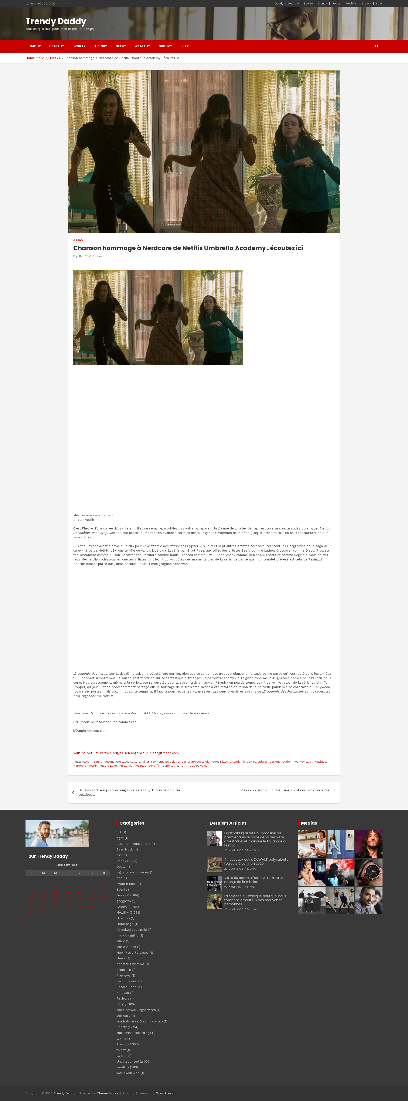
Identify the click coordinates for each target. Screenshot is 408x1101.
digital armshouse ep (132, 872)
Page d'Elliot (108, 765)
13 (43, 893)
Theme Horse (107, 1093)
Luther (287, 761)
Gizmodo (211, 761)
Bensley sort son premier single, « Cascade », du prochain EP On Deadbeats (129, 792)
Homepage (125, 924)
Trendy (322, 3)
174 (119, 832)
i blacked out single (131, 930)
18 (104, 893)
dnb (119, 878)
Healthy (293, 3)
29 (67, 906)
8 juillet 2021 (82, 256)
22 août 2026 (234, 850)
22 (67, 899)
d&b (119, 855)
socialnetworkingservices (136, 1010)
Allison (86, 761)
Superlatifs (170, 765)
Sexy (379, 3)
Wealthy (351, 3)
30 (79, 906)
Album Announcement (133, 844)
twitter (121, 1056)
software (123, 1016)
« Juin (30, 911)
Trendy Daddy (56, 21)
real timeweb (126, 981)
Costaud (122, 761)
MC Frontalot (303, 761)
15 (67, 893)
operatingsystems (130, 964)
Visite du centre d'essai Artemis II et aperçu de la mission (253, 879)
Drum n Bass (126, 884)
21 (55, 899)
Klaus (224, 761)
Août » (42, 911)
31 (91, 906)
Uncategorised (127, 1061)
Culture (135, 761)
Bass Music (124, 849)
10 (91, 886)
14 (55, 893)
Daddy (279, 3)
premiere (123, 970)
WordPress (164, 1093)
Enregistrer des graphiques (184, 761)
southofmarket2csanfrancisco (139, 1021)
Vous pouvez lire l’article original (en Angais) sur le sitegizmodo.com (126, 753)
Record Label (126, 987)
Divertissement (152, 761)
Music (120, 941)
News (120, 958)
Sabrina (252, 909)
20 (43, 899)
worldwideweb (128, 1073)
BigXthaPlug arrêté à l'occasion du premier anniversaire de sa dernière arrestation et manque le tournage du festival (255, 839)
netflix (92, 765)
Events (121, 889)
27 (43, 906)
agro (120, 838)
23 (79, 899)
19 (31, 899)
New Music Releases (132, 953)
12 (31, 893)
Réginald (140, 765)
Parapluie (125, 765)
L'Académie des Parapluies (249, 761)
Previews (123, 975)
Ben (96, 761)
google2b (123, 901)
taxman (122, 1038)
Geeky (336, 3)
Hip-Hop (123, 918)
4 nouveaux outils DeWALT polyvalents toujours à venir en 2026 (256, 861)
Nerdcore (79, 765)
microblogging (127, 935)
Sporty (308, 3)
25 (104, 899)
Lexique (274, 761)
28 (55, 906)
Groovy (366, 3)
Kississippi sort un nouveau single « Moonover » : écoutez (285, 790)
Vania (203, 765)
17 (91, 893)
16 (79, 893)
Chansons (107, 761)
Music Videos (126, 947)
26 (31, 906)
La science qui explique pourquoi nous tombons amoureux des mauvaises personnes (255, 900)
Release (122, 993)
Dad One (253, 850)
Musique (320, 761)
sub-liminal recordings (133, 1033)
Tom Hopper (189, 765)
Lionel (99, 256)
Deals (120, 867)
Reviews (122, 998)
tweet (121, 1050)
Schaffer (154, 765)
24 (92, 899)
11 (104, 886)
